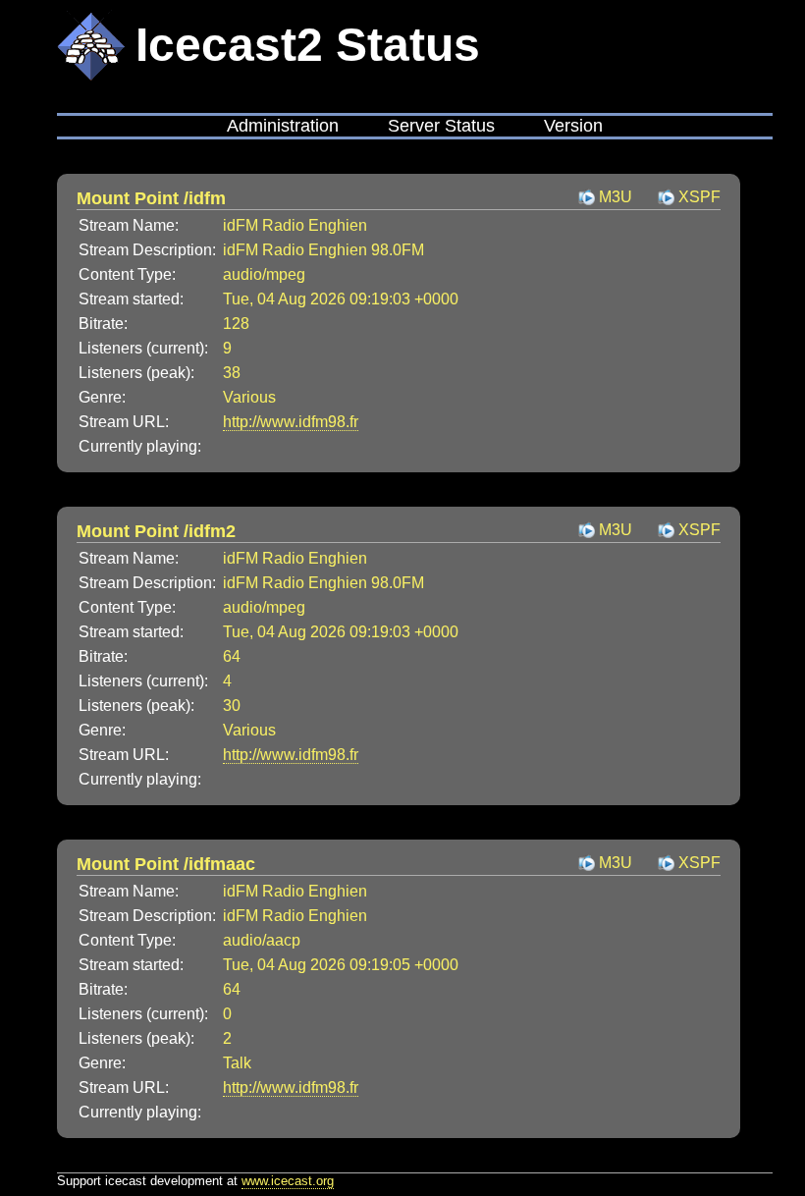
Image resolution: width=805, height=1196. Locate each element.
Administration (283, 126)
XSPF (699, 197)
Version (573, 126)
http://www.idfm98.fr (290, 421)
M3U (615, 197)
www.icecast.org (288, 1180)
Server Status (441, 126)
